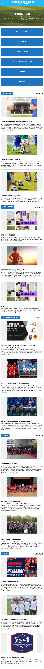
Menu (3, 3)
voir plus (39, 94)
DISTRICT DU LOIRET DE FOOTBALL (23, 3)
